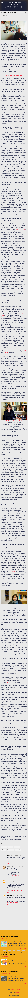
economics (10, 682)
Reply (8, 863)
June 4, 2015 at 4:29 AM (17, 895)
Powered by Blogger (15, 989)
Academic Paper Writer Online (14, 875)
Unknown (9, 881)
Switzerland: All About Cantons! (10, 936)
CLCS (24, 351)
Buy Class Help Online (12, 902)
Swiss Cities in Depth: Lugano (9, 971)
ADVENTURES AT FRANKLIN (14, 3)
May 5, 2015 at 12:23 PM (16, 855)
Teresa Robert (10, 866)
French (6, 352)
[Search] (26, 3)
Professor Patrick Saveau (14, 75)
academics (4, 847)
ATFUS (10, 847)
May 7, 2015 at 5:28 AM (17, 881)
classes (3, 849)
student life (17, 849)
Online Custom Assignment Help (14, 890)
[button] (26, 13)
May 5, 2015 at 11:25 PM (20, 866)
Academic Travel (20, 229)
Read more (23, 948)
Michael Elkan (17, 992)
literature (12, 571)
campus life (17, 847)
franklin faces (10, 849)
